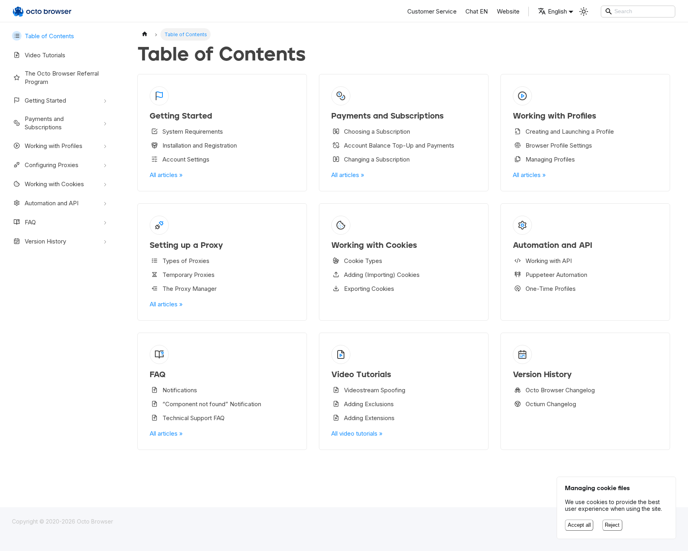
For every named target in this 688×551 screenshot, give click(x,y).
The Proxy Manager (189, 288)
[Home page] (144, 34)
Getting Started (45, 100)
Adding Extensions (369, 418)
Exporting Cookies (369, 288)
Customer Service (432, 11)
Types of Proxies (185, 261)
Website (508, 11)
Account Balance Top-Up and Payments (399, 145)
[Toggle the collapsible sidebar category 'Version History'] (105, 241)
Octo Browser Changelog (560, 390)
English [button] (557, 11)
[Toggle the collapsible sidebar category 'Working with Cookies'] (105, 183)
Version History (45, 241)
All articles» (166, 175)
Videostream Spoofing (374, 390)
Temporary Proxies (188, 274)
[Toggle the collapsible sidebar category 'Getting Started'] (105, 100)
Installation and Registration (199, 145)
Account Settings (185, 159)
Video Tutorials (45, 55)
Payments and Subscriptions (44, 123)
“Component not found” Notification (211, 404)
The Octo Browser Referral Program (62, 78)
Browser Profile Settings (559, 145)
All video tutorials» (357, 433)
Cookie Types (363, 261)
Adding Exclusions (369, 404)
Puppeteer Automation (556, 274)
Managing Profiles (550, 159)
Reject (612, 525)
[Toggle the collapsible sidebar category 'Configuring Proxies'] (105, 164)
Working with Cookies (54, 184)
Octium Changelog (551, 404)
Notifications (179, 390)
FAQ (30, 222)
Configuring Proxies (51, 165)
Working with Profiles (53, 146)
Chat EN (476, 11)
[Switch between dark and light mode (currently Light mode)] (584, 12)
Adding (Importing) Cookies (382, 274)
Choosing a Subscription (377, 131)
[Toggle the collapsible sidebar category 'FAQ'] (105, 222)
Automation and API (51, 203)
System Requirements (192, 131)
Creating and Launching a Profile (570, 131)
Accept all (579, 525)
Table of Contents (49, 36)
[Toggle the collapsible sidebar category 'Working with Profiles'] (105, 145)
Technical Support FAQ (193, 418)
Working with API (549, 261)
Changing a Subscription (377, 159)
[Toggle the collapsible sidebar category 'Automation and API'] (105, 202)
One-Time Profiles (551, 288)
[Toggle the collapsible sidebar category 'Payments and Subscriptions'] (105, 123)
